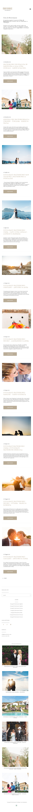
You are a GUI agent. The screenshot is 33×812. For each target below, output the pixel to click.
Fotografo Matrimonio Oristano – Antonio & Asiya (15, 286)
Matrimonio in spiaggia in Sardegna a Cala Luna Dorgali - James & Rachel (15, 66)
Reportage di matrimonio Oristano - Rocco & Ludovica (15, 743)
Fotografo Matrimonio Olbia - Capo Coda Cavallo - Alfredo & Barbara (15, 232)
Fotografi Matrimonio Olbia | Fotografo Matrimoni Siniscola (14, 448)
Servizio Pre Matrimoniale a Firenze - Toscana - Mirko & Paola (16, 121)
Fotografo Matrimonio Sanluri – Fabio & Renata (14, 393)
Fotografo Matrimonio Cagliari (16, 606)
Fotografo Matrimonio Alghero (16, 604)
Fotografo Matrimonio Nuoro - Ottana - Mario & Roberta (14, 503)
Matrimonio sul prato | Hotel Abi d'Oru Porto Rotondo (15, 667)
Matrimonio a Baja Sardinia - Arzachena (15, 692)
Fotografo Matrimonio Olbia (16, 612)
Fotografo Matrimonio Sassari (16, 617)
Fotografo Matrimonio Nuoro (16, 610)
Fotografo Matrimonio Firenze (16, 608)
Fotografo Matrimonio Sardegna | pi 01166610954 (17, 802)
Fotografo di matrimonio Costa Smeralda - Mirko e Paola (15, 717)
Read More (10, 81)
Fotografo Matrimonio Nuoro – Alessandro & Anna (16, 340)
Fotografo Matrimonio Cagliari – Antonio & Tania (15, 558)
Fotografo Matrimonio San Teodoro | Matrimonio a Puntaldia (16, 177)
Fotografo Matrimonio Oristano (16, 614)
